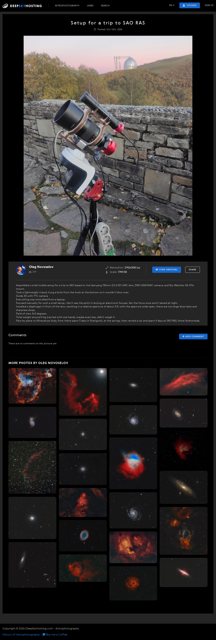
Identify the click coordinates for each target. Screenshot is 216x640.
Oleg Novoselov (41, 267)
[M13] (32, 518)
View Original (168, 270)
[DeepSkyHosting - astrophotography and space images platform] (25, 5)
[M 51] (32, 422)
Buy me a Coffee (56, 634)
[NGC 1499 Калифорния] (184, 382)
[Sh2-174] (133, 463)
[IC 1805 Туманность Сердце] (32, 386)
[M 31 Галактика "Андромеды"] (184, 487)
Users (90, 6)
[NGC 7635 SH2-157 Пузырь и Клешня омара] (184, 531)
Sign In (209, 5)
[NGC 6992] (32, 467)
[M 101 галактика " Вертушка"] (133, 419)
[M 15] (83, 434)
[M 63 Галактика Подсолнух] (133, 385)
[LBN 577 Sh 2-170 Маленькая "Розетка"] (133, 583)
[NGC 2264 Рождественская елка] (83, 502)
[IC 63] (83, 392)
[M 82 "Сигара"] (184, 572)
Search (105, 6)
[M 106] (32, 565)
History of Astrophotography (21, 634)
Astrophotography (67, 6)
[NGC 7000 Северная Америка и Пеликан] (133, 547)
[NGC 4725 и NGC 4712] (184, 413)
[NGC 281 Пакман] (184, 449)
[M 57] (83, 535)
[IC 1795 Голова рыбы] (83, 568)
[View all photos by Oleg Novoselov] (21, 270)
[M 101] (133, 510)
